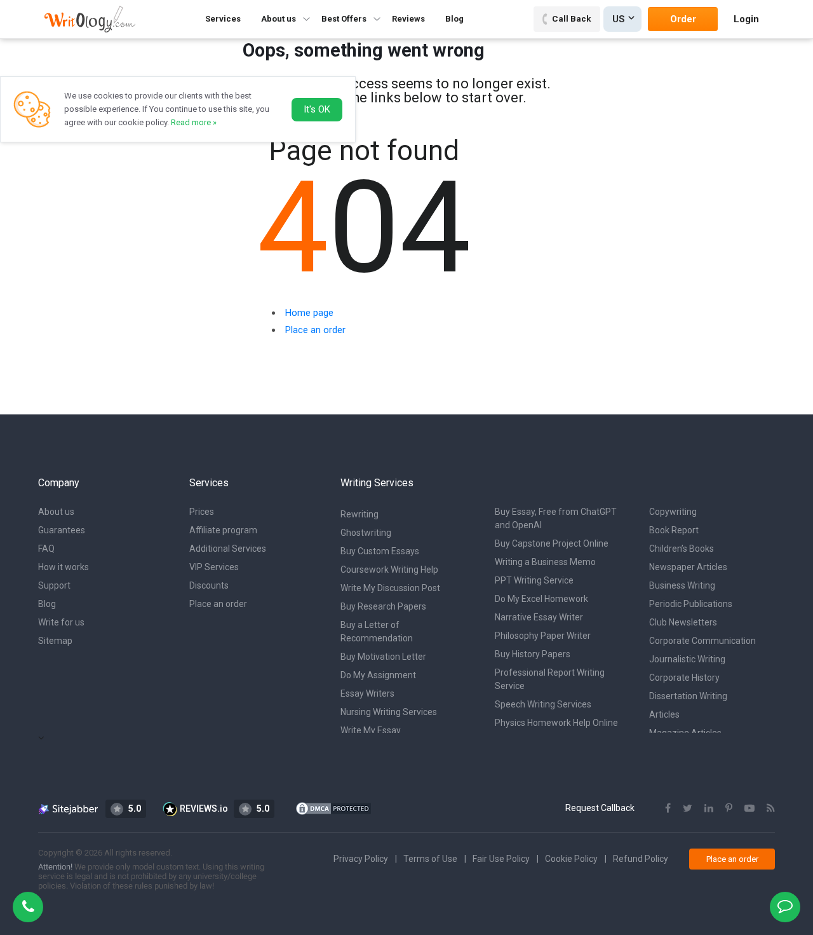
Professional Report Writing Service (550, 679)
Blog (454, 19)
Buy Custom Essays (379, 551)
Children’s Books (681, 548)
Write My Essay (370, 730)
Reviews (408, 19)
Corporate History (684, 677)
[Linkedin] (708, 808)
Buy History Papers (532, 654)
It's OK (317, 109)
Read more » (194, 122)
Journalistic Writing (687, 659)
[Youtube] (749, 808)
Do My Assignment (378, 675)
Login (746, 19)
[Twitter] (687, 808)
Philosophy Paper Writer (543, 636)
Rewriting (359, 514)
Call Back (571, 18)
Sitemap (55, 641)
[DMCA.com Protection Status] (333, 808)
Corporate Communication (702, 641)
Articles (664, 714)
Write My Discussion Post (390, 588)
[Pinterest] (728, 808)
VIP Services (214, 567)
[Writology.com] (89, 19)
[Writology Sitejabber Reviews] (69, 808)
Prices (201, 512)
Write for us (61, 622)
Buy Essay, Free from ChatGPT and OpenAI (556, 518)
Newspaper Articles (688, 567)
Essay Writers (367, 693)
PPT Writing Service (534, 580)
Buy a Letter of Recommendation (376, 631)
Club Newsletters (683, 622)
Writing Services (376, 483)
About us (56, 512)
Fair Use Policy (501, 859)
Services (223, 19)
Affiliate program (223, 530)
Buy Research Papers (383, 606)
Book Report (674, 530)
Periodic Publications (690, 604)
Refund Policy (640, 859)
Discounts (209, 585)
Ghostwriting (365, 533)
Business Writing (682, 585)
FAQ (46, 548)
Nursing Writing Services (388, 712)
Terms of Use (430, 859)
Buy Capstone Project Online (551, 543)
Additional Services (227, 548)
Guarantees (61, 530)
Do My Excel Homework (541, 599)
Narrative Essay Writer (539, 617)
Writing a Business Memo (545, 562)
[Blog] (771, 808)
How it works (63, 567)
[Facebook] (668, 808)
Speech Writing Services (543, 704)
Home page (309, 312)
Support (54, 585)
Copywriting (673, 512)
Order (683, 19)
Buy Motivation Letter (383, 657)
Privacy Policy (360, 859)
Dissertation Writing (688, 696)
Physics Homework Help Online (556, 723)
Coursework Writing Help (389, 569)
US (618, 19)
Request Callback (600, 808)
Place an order (315, 330)
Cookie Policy (571, 859)
